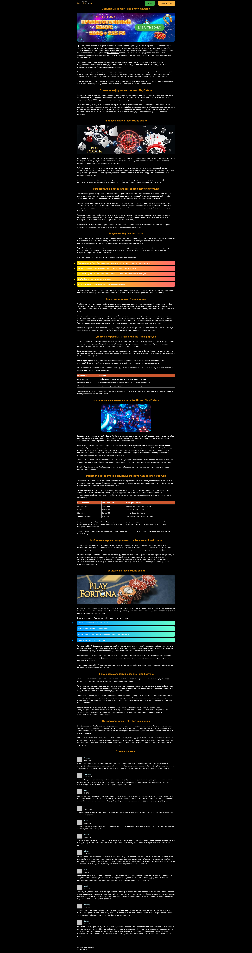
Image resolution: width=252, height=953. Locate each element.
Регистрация (166, 3)
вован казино (93, 351)
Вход (150, 3)
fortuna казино (113, 53)
